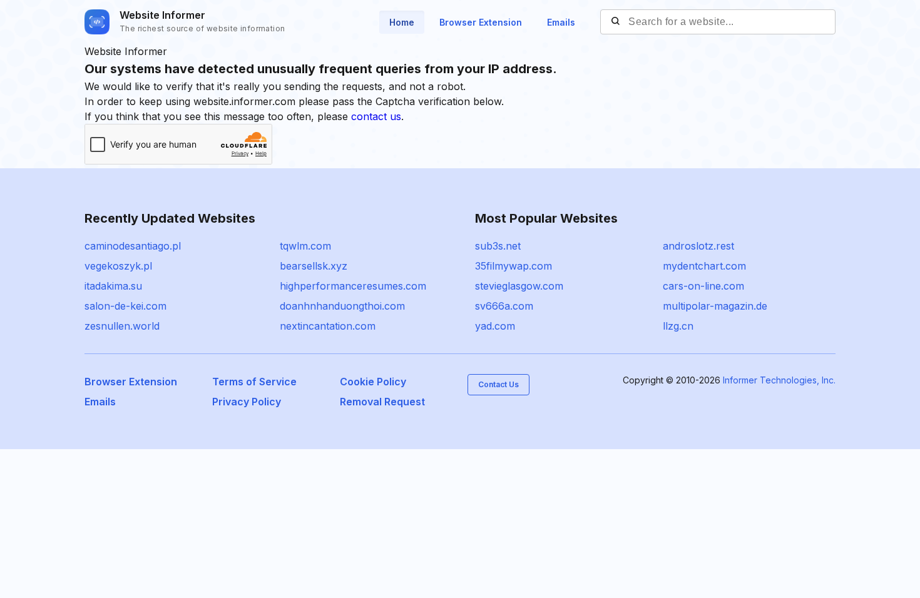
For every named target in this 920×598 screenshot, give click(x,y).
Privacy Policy (246, 401)
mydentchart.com (704, 266)
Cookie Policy (373, 381)
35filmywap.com (513, 266)
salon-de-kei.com (125, 306)
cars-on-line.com (703, 286)
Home (401, 22)
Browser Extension (480, 22)
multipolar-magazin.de (715, 306)
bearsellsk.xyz (313, 266)
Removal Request (382, 401)
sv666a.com (504, 306)
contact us (376, 116)
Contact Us (498, 384)
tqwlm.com (305, 246)
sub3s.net (498, 246)
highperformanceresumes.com (353, 286)
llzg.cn (678, 326)
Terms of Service (254, 381)
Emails (561, 22)
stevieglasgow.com (519, 286)
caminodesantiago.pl (132, 246)
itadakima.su (113, 286)
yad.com (495, 326)
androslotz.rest (698, 246)
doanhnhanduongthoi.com (342, 306)
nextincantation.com (328, 326)
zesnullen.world (122, 326)
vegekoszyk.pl (118, 266)
